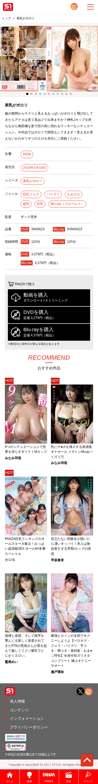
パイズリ (53, 194)
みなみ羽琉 (13, 458)
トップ (6, 18)
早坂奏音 (57, 560)
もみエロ (73, 194)
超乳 (26, 203)
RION (27, 154)
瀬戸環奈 (57, 672)
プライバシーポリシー (29, 727)
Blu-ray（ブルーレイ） (67, 203)
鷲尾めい (11, 661)
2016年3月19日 (34, 167)
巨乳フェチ (31, 194)
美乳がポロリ (32, 181)
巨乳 (40, 203)
